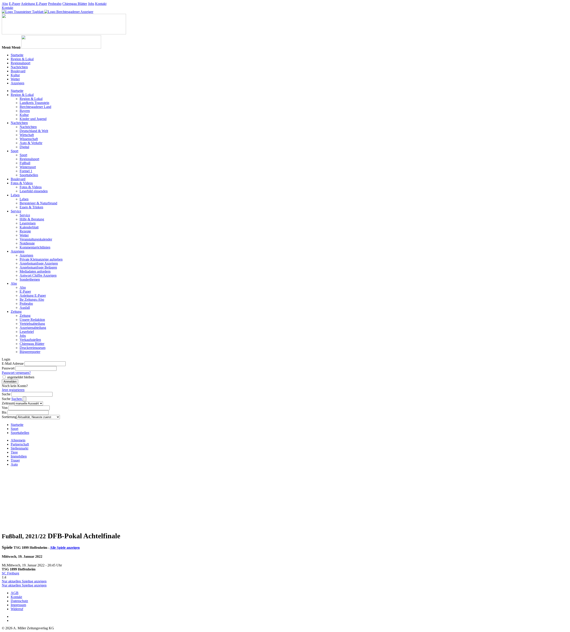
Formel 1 (26, 171)
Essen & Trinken (31, 207)
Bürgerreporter (30, 352)
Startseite (17, 55)
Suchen (17, 399)
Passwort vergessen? (16, 373)
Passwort (8, 368)
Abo (5, 4)
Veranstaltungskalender (36, 239)
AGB (14, 593)
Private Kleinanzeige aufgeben (41, 259)
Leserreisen (28, 223)
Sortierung (9, 417)
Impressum (18, 605)
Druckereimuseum (32, 348)
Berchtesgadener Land (35, 107)
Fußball (25, 163)
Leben (15, 195)
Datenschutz (19, 601)
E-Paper (14, 4)
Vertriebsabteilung (32, 323)
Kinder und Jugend (33, 119)
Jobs (91, 4)
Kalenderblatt (29, 227)
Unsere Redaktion (32, 319)
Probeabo (54, 4)
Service (16, 211)
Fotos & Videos (22, 183)
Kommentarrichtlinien (35, 247)
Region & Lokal (22, 59)
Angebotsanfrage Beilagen (38, 267)
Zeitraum (8, 403)
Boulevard (18, 71)
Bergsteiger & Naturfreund (38, 203)
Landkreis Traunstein (34, 103)
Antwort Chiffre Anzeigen (38, 275)
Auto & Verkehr (31, 143)
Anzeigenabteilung (33, 327)
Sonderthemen (30, 279)
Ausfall (25, 307)
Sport (14, 151)
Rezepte (25, 231)
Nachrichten (19, 67)
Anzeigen (17, 83)
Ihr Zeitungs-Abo (32, 299)
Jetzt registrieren (13, 390)
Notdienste (27, 243)
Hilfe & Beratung (32, 219)
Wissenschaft (29, 139)
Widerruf (17, 609)
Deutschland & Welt (34, 131)
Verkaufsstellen (30, 340)
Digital (24, 147)
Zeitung (16, 311)
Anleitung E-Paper (34, 4)
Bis (4, 412)
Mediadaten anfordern (35, 271)
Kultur (15, 75)
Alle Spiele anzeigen (65, 547)
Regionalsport (20, 63)
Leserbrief (27, 332)
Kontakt (100, 4)
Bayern (25, 111)
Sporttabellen (29, 175)
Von (5, 408)
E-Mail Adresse (13, 363)
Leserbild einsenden (34, 191)
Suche (6, 394)
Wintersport (28, 167)
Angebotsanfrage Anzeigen (39, 263)
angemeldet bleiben (20, 377)
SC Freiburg (10, 573)
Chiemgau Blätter (74, 4)
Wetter (15, 79)
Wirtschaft (27, 135)
